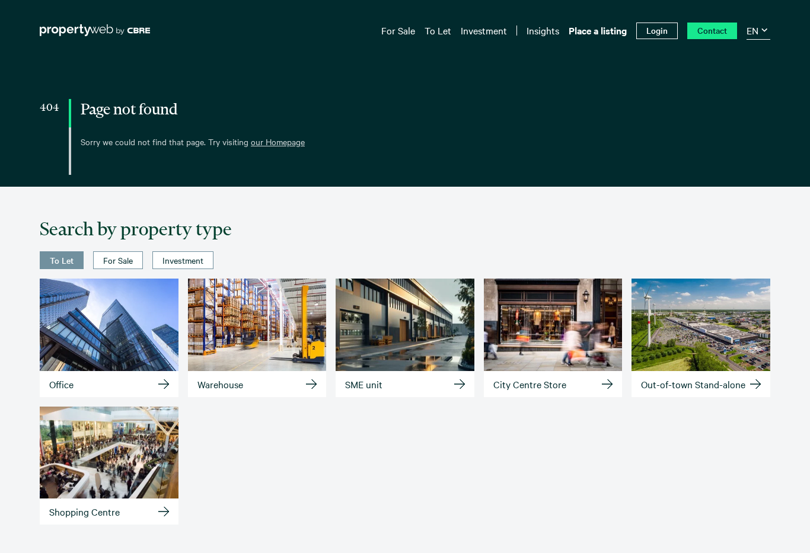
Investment (182, 260)
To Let (62, 260)
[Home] (95, 30)
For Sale (118, 260)
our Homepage (278, 142)
